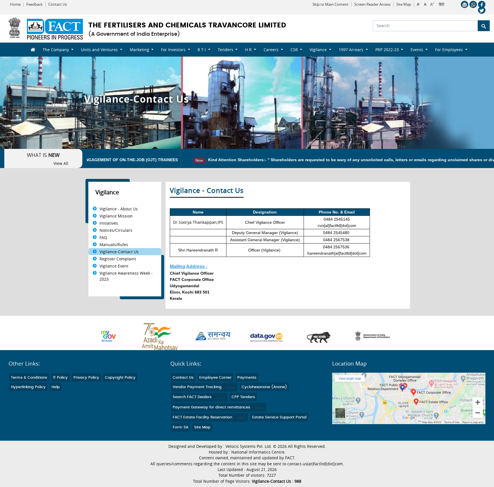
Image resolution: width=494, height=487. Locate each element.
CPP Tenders (243, 397)
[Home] (31, 50)
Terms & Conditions (29, 378)
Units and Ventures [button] (100, 49)
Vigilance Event (113, 266)
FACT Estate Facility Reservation (203, 417)
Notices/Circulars (115, 230)
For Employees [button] (449, 49)
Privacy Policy (86, 378)
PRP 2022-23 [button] (387, 49)
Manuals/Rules (113, 244)
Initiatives (108, 223)
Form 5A (180, 427)
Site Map (403, 4)
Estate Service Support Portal (279, 417)
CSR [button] (294, 49)
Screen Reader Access (372, 4)
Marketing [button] (140, 49)
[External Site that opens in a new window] (114, 336)
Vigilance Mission (116, 216)
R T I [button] (202, 49)
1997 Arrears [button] (351, 49)
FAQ (103, 237)
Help (55, 387)
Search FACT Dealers (193, 397)
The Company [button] (56, 49)
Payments (246, 378)
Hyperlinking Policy (28, 387)
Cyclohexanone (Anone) (264, 387)
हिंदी (441, 5)
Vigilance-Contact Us (119, 251)
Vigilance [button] (319, 49)
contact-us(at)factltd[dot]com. (315, 463)
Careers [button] (272, 49)
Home (15, 4)
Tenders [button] (226, 49)
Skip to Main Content (330, 4)
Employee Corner (215, 378)
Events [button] (417, 49)
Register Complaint (117, 259)
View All (60, 163)
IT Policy (60, 378)
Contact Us (57, 4)
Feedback (34, 4)
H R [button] (249, 49)
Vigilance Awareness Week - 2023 (126, 276)
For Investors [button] (174, 49)
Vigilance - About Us (118, 208)
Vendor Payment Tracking (198, 387)
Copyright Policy (120, 378)
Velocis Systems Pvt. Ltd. (248, 446)
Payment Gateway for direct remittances (212, 407)
